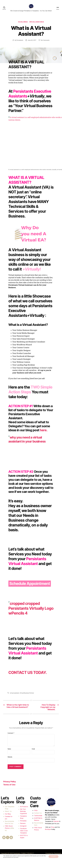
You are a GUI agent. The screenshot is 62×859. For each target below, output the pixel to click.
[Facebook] (4, 837)
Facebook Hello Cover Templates (24, 831)
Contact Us (38, 813)
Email (33, 749)
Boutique (48, 829)
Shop (52, 827)
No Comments (45, 40)
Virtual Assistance (36, 22)
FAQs (36, 810)
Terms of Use (9, 784)
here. (43, 430)
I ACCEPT (53, 856)
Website (10, 757)
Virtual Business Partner (27, 693)
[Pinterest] (11, 837)
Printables (23, 821)
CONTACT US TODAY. (27, 672)
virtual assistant (14, 693)
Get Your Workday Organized (23, 811)
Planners (23, 823)
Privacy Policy (9, 781)
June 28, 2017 (32, 40)
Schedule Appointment (29, 583)
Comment (11, 733)
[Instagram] (7, 837)
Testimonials (38, 815)
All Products (24, 806)
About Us (8, 811)
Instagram (23, 826)
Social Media (23, 22)
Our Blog (8, 814)
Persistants (20, 40)
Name (9, 749)
